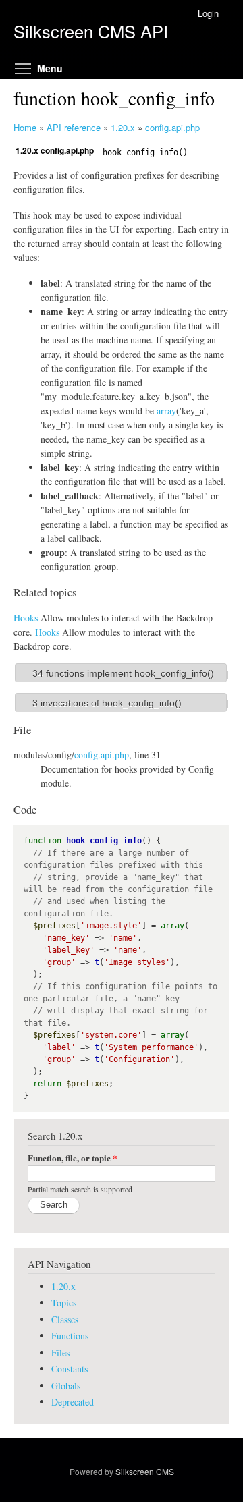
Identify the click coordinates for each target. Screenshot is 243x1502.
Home (25, 127)
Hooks (26, 617)
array (166, 410)
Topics (63, 1302)
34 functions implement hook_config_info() (123, 673)
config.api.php (172, 127)
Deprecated (72, 1401)
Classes (64, 1319)
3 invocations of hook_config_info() (107, 703)
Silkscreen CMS (144, 1471)
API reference (74, 127)
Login (208, 13)
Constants (69, 1368)
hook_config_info (104, 840)
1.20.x (123, 127)
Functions (69, 1335)
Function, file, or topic (72, 1157)
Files (60, 1352)
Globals (65, 1385)
